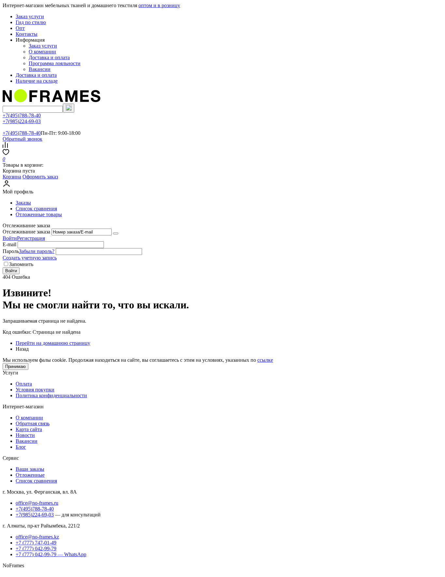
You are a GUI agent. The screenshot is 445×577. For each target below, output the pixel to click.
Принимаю (15, 366)
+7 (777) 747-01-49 (36, 542)
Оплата (24, 384)
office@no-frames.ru (37, 503)
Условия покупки (35, 389)
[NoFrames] (51, 100)
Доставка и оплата (49, 57)
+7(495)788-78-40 (22, 115)
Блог (21, 447)
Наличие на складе (37, 81)
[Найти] (68, 108)
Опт (20, 28)
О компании (42, 51)
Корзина (12, 176)
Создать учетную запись (30, 257)
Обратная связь (33, 423)
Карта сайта (29, 429)
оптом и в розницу (159, 5)
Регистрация (31, 238)
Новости (25, 435)
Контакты (26, 34)
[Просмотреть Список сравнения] (5, 146)
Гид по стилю (31, 22)
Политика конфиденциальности (51, 395)
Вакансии (39, 69)
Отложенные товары (39, 214)
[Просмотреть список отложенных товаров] (6, 153)
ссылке (265, 360)
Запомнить (21, 264)
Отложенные (30, 475)
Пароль (11, 251)
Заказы (23, 202)
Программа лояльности (54, 63)
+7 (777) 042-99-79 (36, 548)
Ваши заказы (30, 469)
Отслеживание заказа (26, 231)
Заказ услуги (30, 16)
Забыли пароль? (36, 251)
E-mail (9, 244)
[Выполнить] (115, 233)
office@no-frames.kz (37, 537)
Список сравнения (36, 208)
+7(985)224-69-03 (22, 121)
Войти (10, 238)
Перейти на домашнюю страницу (53, 343)
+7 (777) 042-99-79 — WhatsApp (51, 554)
